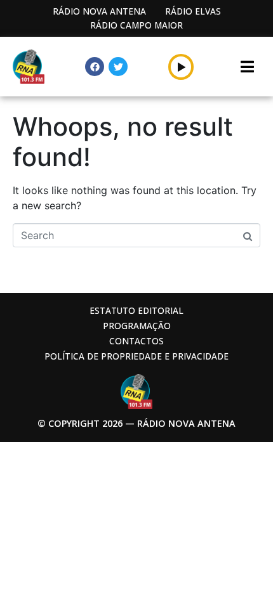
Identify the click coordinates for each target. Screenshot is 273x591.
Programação (137, 326)
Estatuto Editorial (136, 310)
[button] (181, 66)
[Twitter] (118, 66)
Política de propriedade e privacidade (136, 356)
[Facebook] (94, 66)
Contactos (136, 341)
